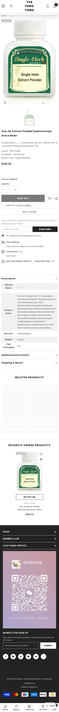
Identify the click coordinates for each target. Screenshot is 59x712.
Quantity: (5, 184)
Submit (48, 645)
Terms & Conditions (23, 205)
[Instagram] (13, 656)
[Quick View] (41, 459)
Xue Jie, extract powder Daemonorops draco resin (29, 508)
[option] (29, 62)
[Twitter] (43, 656)
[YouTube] (36, 656)
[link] (15, 426)
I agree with (10, 205)
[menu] (3, 6)
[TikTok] (28, 656)
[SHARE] (55, 198)
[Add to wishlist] (49, 198)
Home (3, 16)
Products (12, 16)
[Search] (11, 6)
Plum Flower (15, 151)
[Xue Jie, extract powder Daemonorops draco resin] (29, 473)
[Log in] (47, 6)
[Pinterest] (20, 656)
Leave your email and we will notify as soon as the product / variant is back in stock (29, 222)
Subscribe (45, 229)
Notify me (29, 497)
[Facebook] (5, 656)
